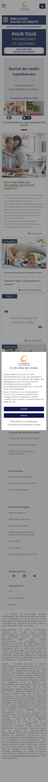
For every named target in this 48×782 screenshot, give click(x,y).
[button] (24, 409)
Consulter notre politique (24, 424)
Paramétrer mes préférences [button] (24, 421)
